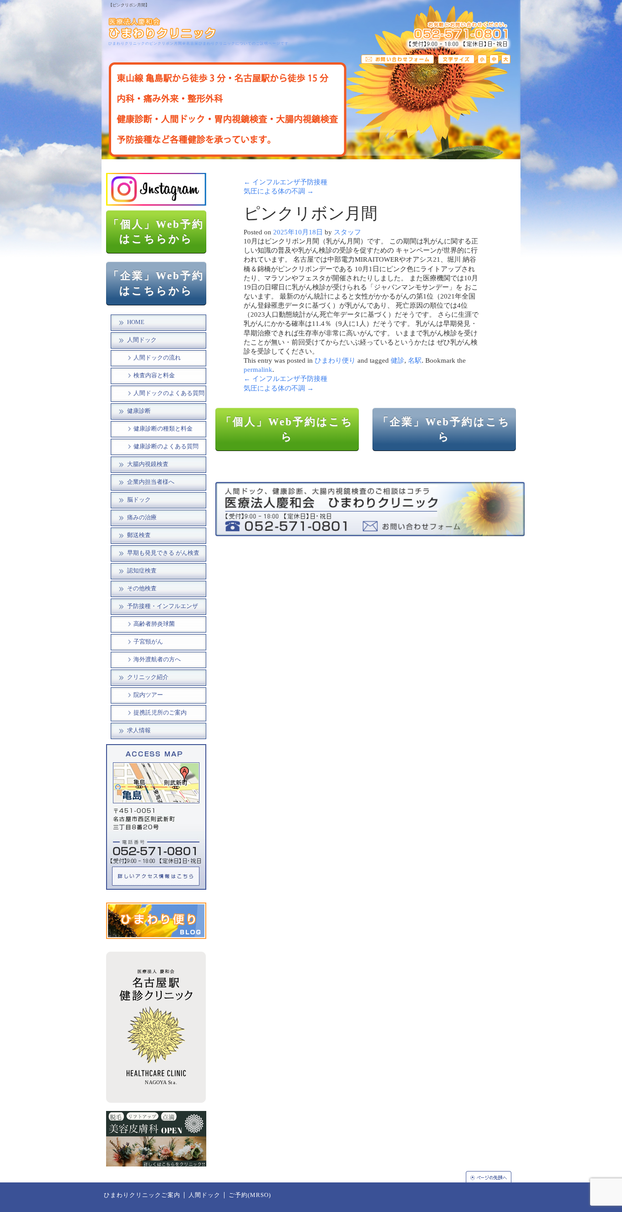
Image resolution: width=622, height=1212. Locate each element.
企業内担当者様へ (150, 482)
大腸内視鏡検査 (147, 464)
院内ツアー (148, 695)
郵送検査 (139, 535)
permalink (258, 369)
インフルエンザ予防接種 (285, 182)
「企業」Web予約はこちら (444, 429)
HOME (135, 322)
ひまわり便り (335, 360)
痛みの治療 (142, 517)
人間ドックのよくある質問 (168, 393)
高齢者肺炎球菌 (154, 624)
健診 (397, 360)
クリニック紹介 (147, 677)
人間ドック (142, 340)
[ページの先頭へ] (493, 1176)
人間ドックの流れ (157, 358)
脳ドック (139, 500)
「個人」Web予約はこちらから (156, 231)
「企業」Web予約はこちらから (156, 283)
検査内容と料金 (154, 375)
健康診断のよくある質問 (166, 446)
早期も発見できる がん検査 (163, 553)
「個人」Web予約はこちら (287, 429)
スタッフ (347, 232)
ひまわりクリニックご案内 (142, 1195)
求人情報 (139, 730)
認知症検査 (142, 571)
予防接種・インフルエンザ (162, 606)
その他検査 (142, 588)
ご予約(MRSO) (250, 1195)
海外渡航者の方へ (157, 659)
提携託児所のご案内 (160, 713)
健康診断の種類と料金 (163, 429)
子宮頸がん (148, 642)
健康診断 (139, 411)
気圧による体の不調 (279, 191)
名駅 (415, 360)
